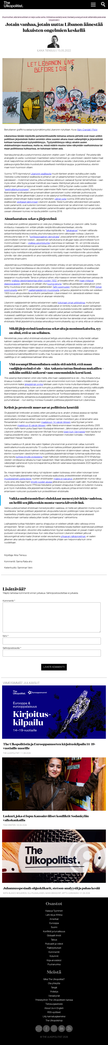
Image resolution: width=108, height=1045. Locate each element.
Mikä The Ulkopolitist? (54, 979)
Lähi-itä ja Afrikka (54, 915)
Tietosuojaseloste (54, 1004)
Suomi (54, 927)
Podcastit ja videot (54, 944)
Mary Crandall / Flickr (87, 130)
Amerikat (54, 919)
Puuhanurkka (54, 964)
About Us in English (54, 1008)
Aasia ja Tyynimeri (54, 911)
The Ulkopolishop (54, 1020)
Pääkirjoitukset (54, 948)
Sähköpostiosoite (12, 648)
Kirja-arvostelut (54, 960)
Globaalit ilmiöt (54, 935)
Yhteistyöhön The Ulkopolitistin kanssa (54, 1000)
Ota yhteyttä (54, 983)
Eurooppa (54, 923)
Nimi (5, 636)
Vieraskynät (54, 996)
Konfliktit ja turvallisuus (54, 931)
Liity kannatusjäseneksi (54, 1016)
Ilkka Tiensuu (46, 50)
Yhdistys (54, 992)
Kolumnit (54, 956)
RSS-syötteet (54, 1012)
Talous (54, 940)
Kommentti (9, 601)
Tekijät (54, 988)
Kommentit (54, 952)
